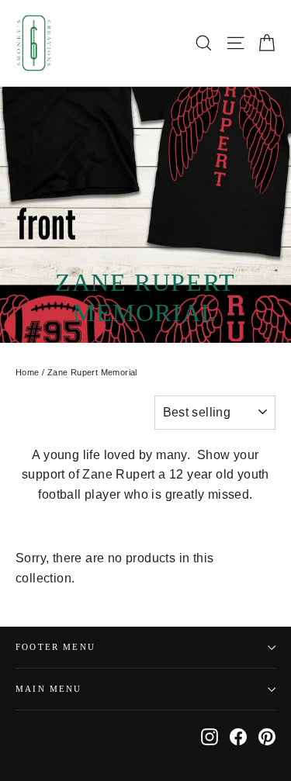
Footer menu (55, 646)
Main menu (49, 688)
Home (28, 372)
